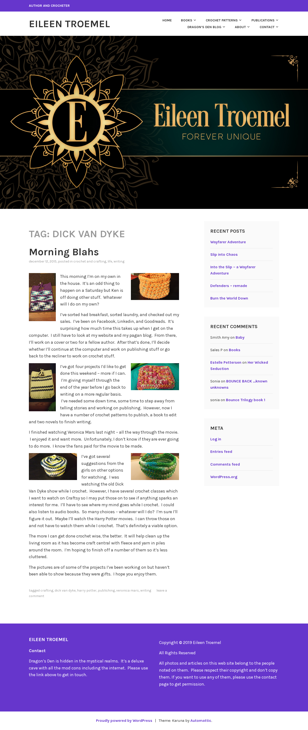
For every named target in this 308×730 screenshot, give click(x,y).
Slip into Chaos (224, 254)
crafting (46, 590)
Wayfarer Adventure (228, 242)
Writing (119, 261)
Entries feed (221, 451)
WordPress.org (223, 476)
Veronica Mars (127, 590)
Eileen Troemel (69, 24)
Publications (263, 20)
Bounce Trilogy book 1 (245, 400)
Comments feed (225, 464)
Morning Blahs (64, 252)
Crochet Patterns (222, 20)
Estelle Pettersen (225, 362)
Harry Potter (86, 590)
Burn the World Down (229, 298)
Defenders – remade (228, 285)
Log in (215, 439)
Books (186, 20)
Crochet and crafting (89, 261)
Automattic (200, 720)
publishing (106, 590)
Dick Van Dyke (65, 590)
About (240, 27)
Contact (267, 27)
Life (110, 261)
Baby (240, 337)
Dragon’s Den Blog (204, 27)
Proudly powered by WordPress (124, 720)
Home (167, 20)
